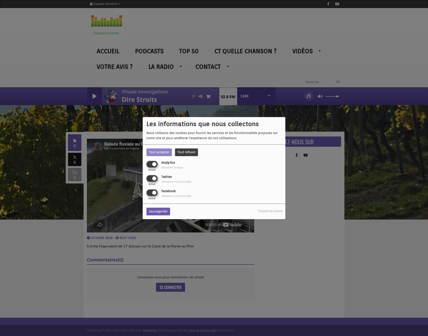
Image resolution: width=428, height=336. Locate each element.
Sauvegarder (158, 211)
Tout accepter (159, 152)
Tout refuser (186, 152)
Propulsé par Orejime (270, 210)
